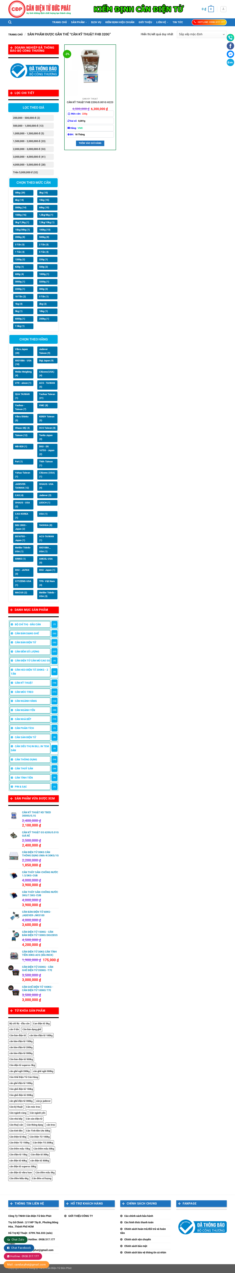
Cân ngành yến (37, 1112)
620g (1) (19, 266)
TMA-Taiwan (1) (46, 463)
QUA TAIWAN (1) (22, 396)
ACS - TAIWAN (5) (47, 385)
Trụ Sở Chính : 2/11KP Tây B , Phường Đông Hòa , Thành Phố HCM (33, 1224)
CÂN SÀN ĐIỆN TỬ (25, 737)
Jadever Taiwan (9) (44, 351)
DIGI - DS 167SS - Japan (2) (46, 450)
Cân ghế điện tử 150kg (21, 1089)
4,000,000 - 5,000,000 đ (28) (29, 164)
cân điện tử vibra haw (20, 1172)
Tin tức (178, 22)
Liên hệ (161, 22)
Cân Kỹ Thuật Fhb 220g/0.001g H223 (90, 102)
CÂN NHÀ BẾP (23, 719)
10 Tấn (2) (20, 296)
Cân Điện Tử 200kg (43, 1142)
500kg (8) (44, 237)
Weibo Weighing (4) (23, 373)
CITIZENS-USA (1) (23, 583)
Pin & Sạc (21, 786)
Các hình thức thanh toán (138, 1222)
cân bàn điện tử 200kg (20, 1047)
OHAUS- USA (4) (46, 486)
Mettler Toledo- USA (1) (23, 549)
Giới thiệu (145, 22)
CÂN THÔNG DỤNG (26, 759)
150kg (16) (20, 214)
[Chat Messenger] (230, 54)
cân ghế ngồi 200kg (19, 1071)
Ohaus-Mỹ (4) (22, 428)
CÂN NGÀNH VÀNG (26, 700)
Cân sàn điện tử (34, 1118)
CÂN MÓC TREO (24, 691)
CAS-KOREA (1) (21, 515)
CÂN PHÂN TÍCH (24, 728)
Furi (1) (19, 461)
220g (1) (43, 259)
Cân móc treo (33, 1106)
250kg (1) (44, 318)
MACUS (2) (21, 592)
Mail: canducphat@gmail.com (26, 1264)
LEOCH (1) (44, 502)
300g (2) (43, 289)
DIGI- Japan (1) (47, 570)
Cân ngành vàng (17, 1112)
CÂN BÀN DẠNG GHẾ (27, 633)
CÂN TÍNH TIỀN (24, 777)
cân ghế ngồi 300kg (43, 1071)
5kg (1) (19, 311)
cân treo (50, 1124)
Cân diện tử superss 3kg (22, 1065)
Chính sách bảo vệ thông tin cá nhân (145, 1252)
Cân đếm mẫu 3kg (45, 1172)
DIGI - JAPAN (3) (22, 572)
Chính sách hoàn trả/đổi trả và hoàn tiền (143, 1230)
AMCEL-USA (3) (46, 560)
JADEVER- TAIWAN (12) (22, 486)
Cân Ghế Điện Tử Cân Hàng (23, 1077)
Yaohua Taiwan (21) (47, 396)
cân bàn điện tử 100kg (41, 1035)
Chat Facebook (21, 1248)
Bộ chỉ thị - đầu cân (19, 1023)
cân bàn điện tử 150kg (20, 1041)
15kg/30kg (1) (22, 229)
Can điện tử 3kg (41, 1023)
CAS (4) (19, 495)
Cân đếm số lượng (41, 1178)
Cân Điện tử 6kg (17, 1136)
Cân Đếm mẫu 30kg (43, 1148)
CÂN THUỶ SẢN (24, 768)
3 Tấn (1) (44, 296)
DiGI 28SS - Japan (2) (21, 527)
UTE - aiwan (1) (23, 383)
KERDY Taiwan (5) (46, 418)
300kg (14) (20, 207)
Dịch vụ (96, 22)
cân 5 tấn (14, 1029)
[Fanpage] (230, 46)
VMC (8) (43, 405)
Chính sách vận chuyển (137, 1239)
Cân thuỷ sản (16, 1124)
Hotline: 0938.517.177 (24, 1256)
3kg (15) (43, 192)
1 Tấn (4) (20, 252)
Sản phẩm (77, 22)
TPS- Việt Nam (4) (47, 583)
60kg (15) (44, 207)
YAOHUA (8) (45, 525)
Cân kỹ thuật (16, 1106)
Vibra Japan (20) (21, 351)
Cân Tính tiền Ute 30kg (38, 1130)
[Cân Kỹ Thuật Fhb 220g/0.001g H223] (90, 70)
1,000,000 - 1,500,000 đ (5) (28, 133)
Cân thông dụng (35, 1124)
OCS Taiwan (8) (47, 428)
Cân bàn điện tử (17, 1035)
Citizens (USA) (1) (47, 474)
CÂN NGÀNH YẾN (25, 710)
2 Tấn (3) (44, 244)
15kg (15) (44, 200)
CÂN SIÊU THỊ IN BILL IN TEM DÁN (30, 748)
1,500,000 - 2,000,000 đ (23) (29, 141)
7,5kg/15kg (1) (47, 222)
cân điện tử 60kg (18, 1160)
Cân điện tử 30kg (39, 1154)
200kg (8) (20, 237)
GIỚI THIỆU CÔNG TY (80, 1215)
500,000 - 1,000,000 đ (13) (28, 125)
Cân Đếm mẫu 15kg (19, 1148)
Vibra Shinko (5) (21, 418)
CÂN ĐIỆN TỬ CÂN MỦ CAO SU (32, 660)
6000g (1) (20, 318)
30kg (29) (20, 192)
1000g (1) (44, 274)
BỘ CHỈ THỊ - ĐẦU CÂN (28, 624)
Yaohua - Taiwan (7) (20, 407)
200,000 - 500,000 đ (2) (26, 117)
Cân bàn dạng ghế (31, 1029)
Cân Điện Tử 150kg (19, 1142)
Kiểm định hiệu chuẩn (120, 22)
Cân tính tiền (16, 1130)
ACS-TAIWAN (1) (46, 538)
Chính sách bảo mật (135, 1246)
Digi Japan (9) (46, 360)
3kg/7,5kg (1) (22, 222)
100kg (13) (44, 229)
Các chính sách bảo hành (138, 1215)
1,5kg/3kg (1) (46, 214)
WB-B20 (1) (21, 446)
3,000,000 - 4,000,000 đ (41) (29, 156)
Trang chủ (59, 22)
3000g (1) (20, 281)
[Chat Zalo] (230, 62)
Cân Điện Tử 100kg (40, 1136)
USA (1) (43, 513)
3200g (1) (44, 281)
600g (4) (19, 274)
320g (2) (43, 266)
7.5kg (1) (20, 326)
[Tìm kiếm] (9, 22)
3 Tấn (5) (20, 244)
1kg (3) (19, 303)
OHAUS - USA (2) (22, 504)
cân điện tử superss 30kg (22, 1166)
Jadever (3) (45, 495)
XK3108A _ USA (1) (44, 549)
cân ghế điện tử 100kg (20, 1083)
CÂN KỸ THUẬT (24, 682)
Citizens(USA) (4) (46, 373)
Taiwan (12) (21, 435)
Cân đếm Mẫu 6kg (18, 1178)
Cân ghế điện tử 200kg (21, 1095)
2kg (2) (43, 303)
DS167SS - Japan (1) (20, 538)
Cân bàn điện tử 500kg (21, 1059)
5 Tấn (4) (44, 252)
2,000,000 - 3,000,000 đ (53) (29, 149)
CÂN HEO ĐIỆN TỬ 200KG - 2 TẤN (29, 671)
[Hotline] (230, 37)
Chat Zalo (18, 1239)
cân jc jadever (43, 1101)
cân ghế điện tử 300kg (20, 1101)
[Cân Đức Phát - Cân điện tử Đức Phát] (39, 9)
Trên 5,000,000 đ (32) (25, 172)
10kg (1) (43, 311)
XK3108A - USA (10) (23, 362)
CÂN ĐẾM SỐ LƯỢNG (27, 651)
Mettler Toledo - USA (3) (47, 594)
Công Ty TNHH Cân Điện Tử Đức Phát (29, 1215)
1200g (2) (20, 259)
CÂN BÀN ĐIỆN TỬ (25, 642)
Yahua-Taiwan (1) (22, 474)
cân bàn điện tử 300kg (20, 1053)
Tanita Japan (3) (46, 437)
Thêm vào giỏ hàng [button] (90, 143)
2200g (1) (20, 289)
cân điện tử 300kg (39, 1160)
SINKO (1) (20, 558)
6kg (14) (19, 200)
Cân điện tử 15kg (18, 1154)
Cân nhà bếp (15, 1118)
